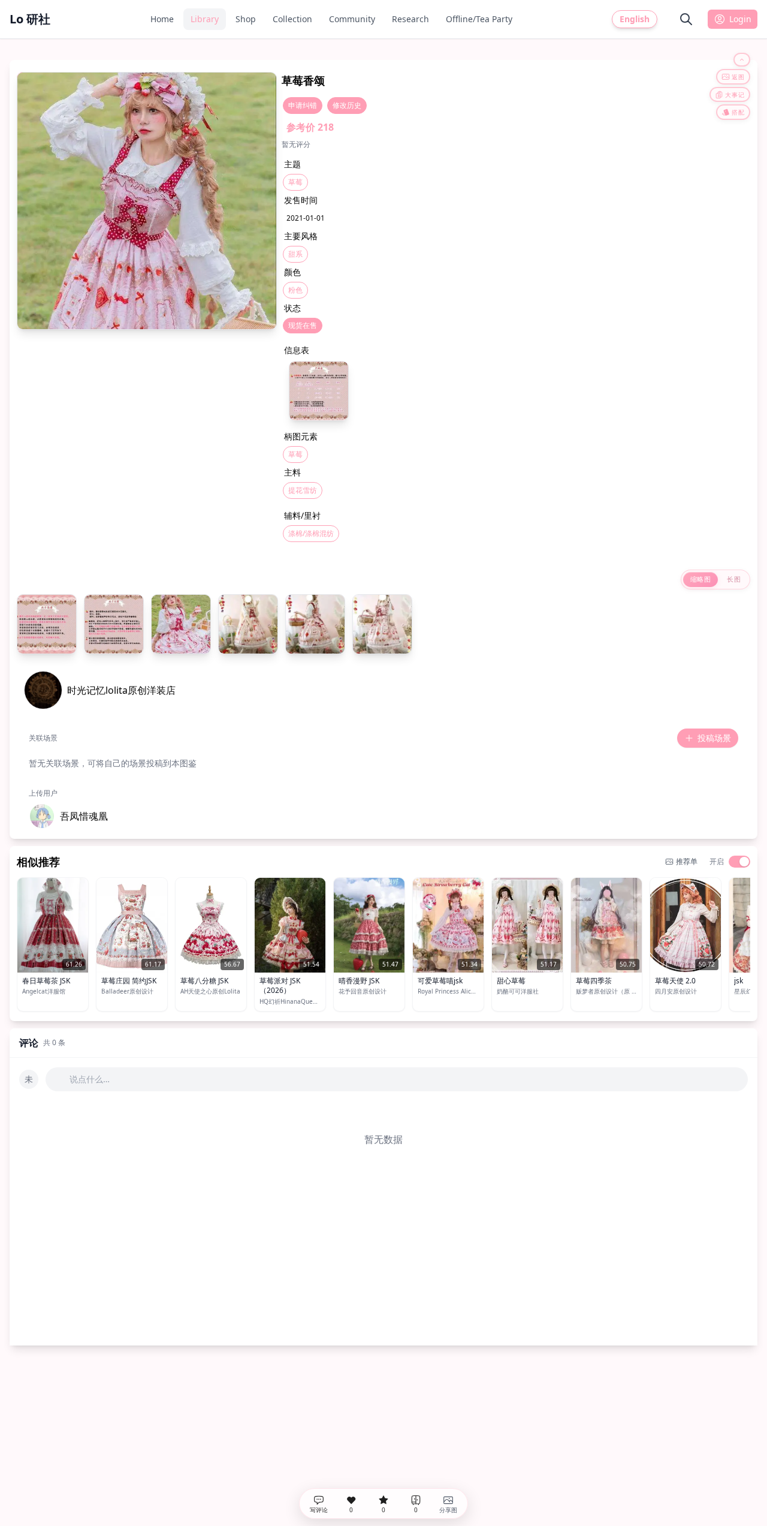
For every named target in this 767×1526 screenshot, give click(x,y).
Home (162, 19)
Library (205, 19)
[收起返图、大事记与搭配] (741, 60)
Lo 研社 (30, 19)
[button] (68, 816)
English (635, 19)
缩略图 (700, 578)
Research (410, 19)
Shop (245, 19)
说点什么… (90, 1079)
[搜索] (686, 19)
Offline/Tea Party (479, 19)
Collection (292, 19)
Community (352, 19)
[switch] (739, 862)
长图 (734, 578)
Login (740, 19)
